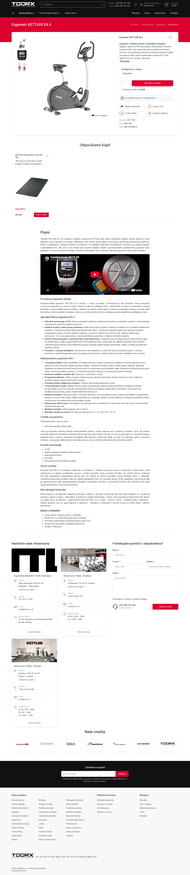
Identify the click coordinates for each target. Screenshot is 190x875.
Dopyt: (116, 573)
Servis (147, 13)
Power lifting (17, 831)
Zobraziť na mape (26, 589)
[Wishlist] (135, 4)
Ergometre (161, 25)
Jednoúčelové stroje (20, 824)
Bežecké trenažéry (73, 812)
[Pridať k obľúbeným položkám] (170, 37)
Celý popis (125, 61)
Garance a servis (104, 812)
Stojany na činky (45, 804)
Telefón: (150, 562)
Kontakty (174, 13)
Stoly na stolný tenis (47, 839)
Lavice (41, 824)
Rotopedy (43, 820)
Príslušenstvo (71, 824)
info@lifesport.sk (26, 609)
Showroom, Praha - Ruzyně (27, 666)
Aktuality (136, 13)
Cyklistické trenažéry (47, 816)
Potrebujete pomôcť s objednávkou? (140, 98)
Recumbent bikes (73, 816)
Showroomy (160, 13)
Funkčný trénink (45, 831)
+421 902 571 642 (119, 3)
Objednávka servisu (148, 808)
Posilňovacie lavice (74, 808)
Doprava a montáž (104, 804)
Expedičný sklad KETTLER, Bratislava (32, 576)
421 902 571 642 (26, 599)
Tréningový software (74, 800)
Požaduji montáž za (134, 90)
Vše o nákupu (145, 804)
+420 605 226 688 (26, 689)
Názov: (116, 550)
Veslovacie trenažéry (47, 812)
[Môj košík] (167, 4)
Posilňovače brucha (20, 808)
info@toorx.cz (74, 606)
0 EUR (174, 4)
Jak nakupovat (103, 808)
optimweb (23, 871)
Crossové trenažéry (20, 816)
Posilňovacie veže (46, 808)
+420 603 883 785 (75, 596)
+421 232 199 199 (122, 6)
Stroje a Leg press (73, 828)
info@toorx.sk (91, 857)
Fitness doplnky (18, 804)
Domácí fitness (26, 13)
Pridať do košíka (154, 83)
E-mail (116, 562)
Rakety (14, 839)
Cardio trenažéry (73, 831)
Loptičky (69, 835)
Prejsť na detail (41, 215)
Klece (41, 828)
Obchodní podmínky (105, 800)
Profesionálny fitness (49, 13)
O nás (142, 812)
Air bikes (42, 800)
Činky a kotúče (72, 804)
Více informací (34, 632)
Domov (135, 25)
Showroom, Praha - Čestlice (77, 576)
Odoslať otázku (165, 606)
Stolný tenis (70, 13)
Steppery (15, 812)
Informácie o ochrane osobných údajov (130, 599)
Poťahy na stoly (45, 835)
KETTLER (131, 120)
